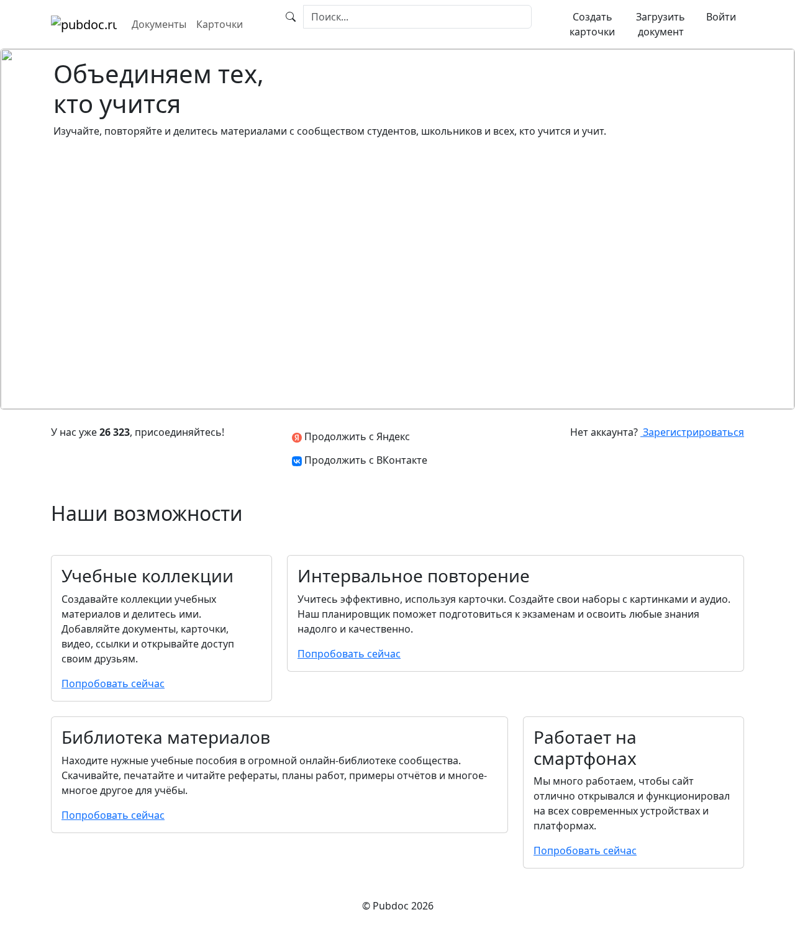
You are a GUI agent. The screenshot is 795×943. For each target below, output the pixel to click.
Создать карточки (592, 24)
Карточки (219, 24)
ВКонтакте (365, 460)
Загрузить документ (660, 24)
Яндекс (356, 436)
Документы (159, 24)
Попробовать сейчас (113, 683)
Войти (721, 17)
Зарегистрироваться (692, 432)
